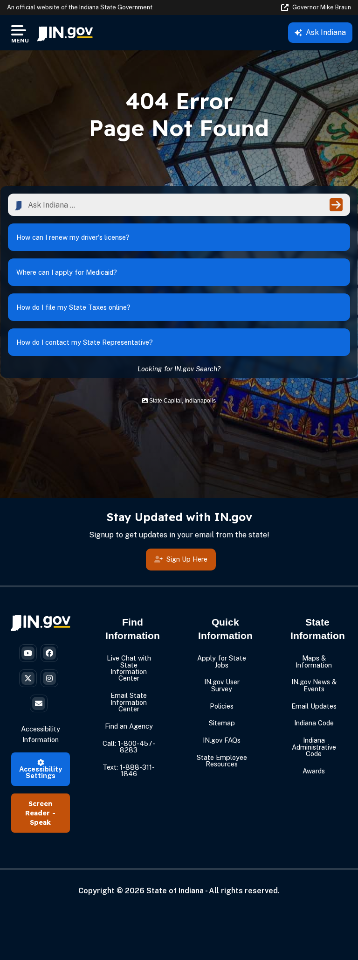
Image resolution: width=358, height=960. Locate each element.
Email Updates (314, 706)
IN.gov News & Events (314, 685)
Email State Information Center (128, 702)
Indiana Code (314, 723)
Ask (326, 32)
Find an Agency (129, 726)
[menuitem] (65, 33)
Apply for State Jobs (221, 661)
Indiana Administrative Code (314, 747)
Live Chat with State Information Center (129, 668)
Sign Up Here (186, 559)
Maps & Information (314, 661)
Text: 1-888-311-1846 (129, 770)
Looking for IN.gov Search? (179, 369)
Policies (222, 706)
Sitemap (222, 723)
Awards (314, 771)
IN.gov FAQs (222, 740)
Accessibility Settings (40, 772)
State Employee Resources (222, 760)
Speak (40, 822)
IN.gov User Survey (222, 685)
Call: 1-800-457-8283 (129, 746)
